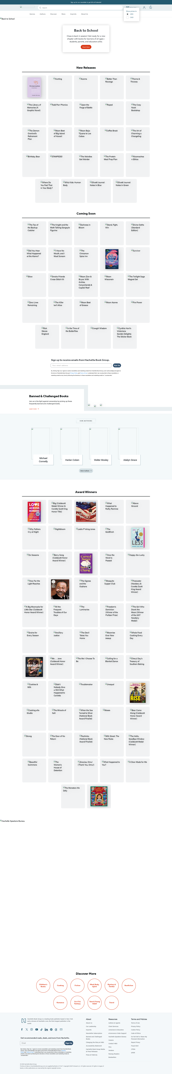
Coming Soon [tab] (86, 213)
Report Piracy (135, 1042)
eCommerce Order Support (117, 1033)
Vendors (111, 1050)
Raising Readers (113, 1054)
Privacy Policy (135, 1026)
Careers (111, 1040)
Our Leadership (91, 1026)
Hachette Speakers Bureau (117, 1036)
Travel (111, 1003)
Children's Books (43, 985)
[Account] (144, 7)
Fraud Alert (134, 1046)
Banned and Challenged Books (94, 1037)
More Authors (84, 471)
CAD (131, 17)
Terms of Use (135, 1023)
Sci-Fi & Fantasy (77, 1003)
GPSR (133, 1053)
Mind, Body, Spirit (94, 985)
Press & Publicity (91, 1055)
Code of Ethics (136, 1033)
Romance (60, 1003)
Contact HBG (112, 1043)
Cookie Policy (135, 1030)
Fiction (77, 985)
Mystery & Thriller (112, 985)
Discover (53, 14)
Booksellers (112, 1057)
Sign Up (117, 365)
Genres (32, 14)
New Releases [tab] (86, 67)
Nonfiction (129, 985)
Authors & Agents (114, 1023)
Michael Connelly (43, 459)
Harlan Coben (72, 459)
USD (131, 14)
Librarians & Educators (116, 1030)
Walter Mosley (101, 459)
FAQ (109, 1047)
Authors (42, 14)
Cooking (60, 985)
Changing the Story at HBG (95, 1042)
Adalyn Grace (130, 459)
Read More (86, 47)
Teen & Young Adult (94, 1003)
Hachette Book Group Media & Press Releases (95, 1050)
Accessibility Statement (94, 1046)
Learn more (33, 409)
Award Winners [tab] (86, 492)
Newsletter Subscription (94, 1033)
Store (63, 14)
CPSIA (133, 1049)
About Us (84, 14)
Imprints (73, 14)
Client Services (113, 1026)
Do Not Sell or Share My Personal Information (139, 1037)
